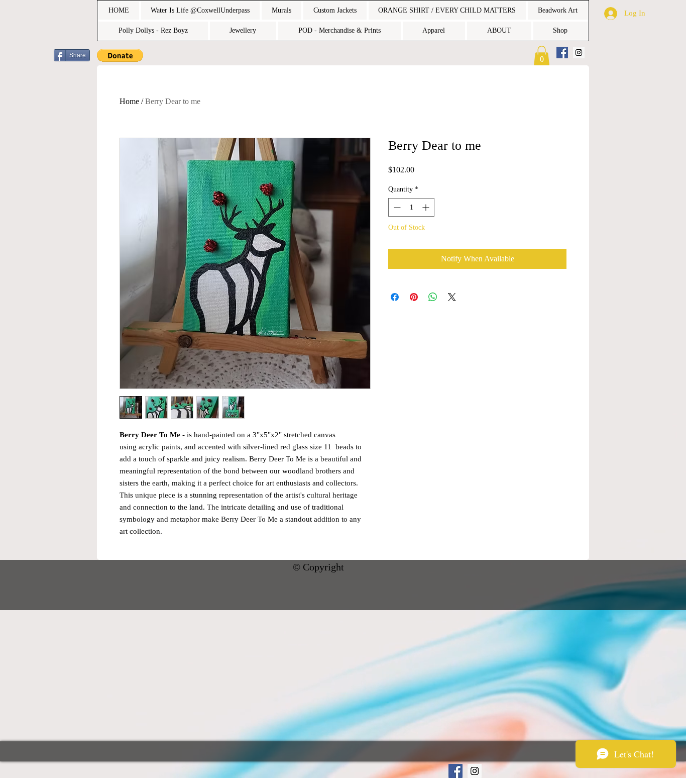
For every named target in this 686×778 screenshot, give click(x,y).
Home (129, 101)
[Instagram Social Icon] (579, 52)
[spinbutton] (411, 207)
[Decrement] (396, 207)
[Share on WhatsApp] (433, 297)
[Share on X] (452, 297)
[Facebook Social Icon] (562, 52)
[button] (120, 55)
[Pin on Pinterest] (414, 297)
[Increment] (426, 207)
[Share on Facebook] (395, 297)
